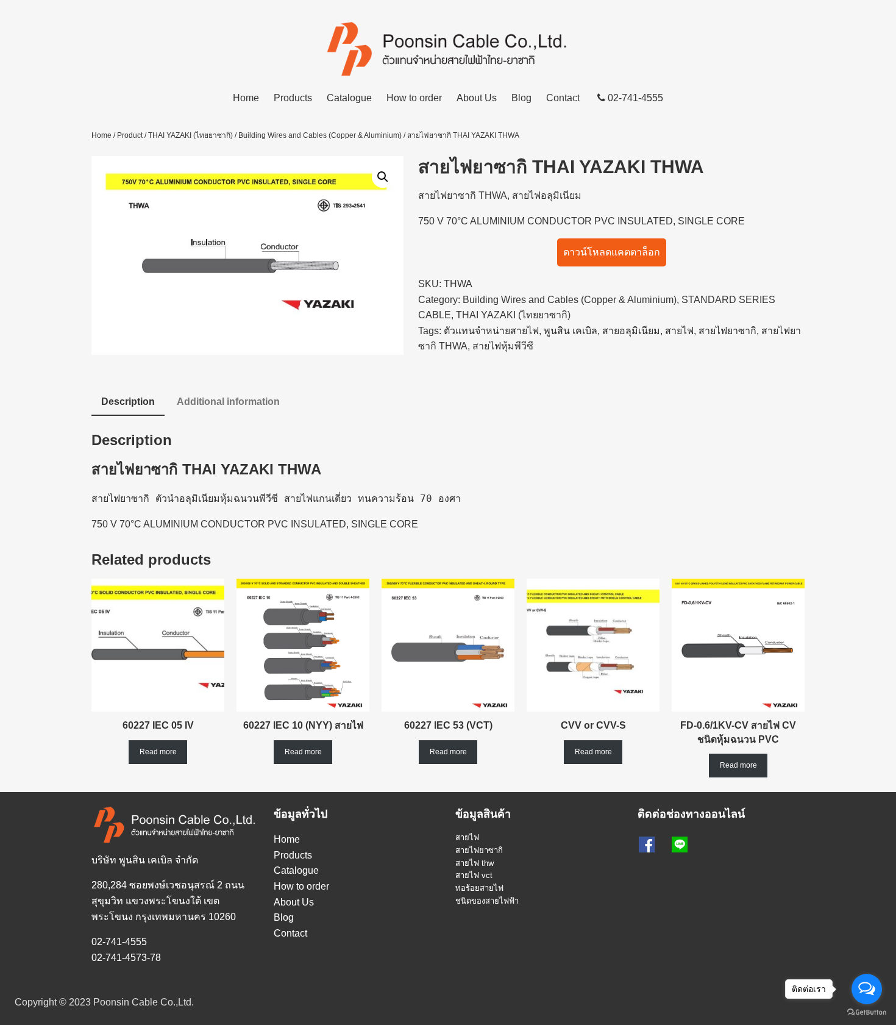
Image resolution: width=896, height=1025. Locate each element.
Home (246, 98)
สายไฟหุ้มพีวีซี (502, 346)
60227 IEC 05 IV (158, 725)
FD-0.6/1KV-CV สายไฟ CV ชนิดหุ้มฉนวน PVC (738, 732)
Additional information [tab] (228, 401)
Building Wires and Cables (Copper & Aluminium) (320, 135)
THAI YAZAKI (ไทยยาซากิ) (190, 135)
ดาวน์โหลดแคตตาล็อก (611, 252)
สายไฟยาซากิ (447, 195)
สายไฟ (679, 331)
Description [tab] (128, 401)
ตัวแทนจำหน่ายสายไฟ (491, 331)
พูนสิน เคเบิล (570, 331)
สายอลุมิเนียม (631, 331)
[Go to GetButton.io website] (866, 1012)
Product (130, 135)
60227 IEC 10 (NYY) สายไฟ (303, 725)
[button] (383, 177)
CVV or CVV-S (593, 725)
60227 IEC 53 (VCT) (448, 725)
